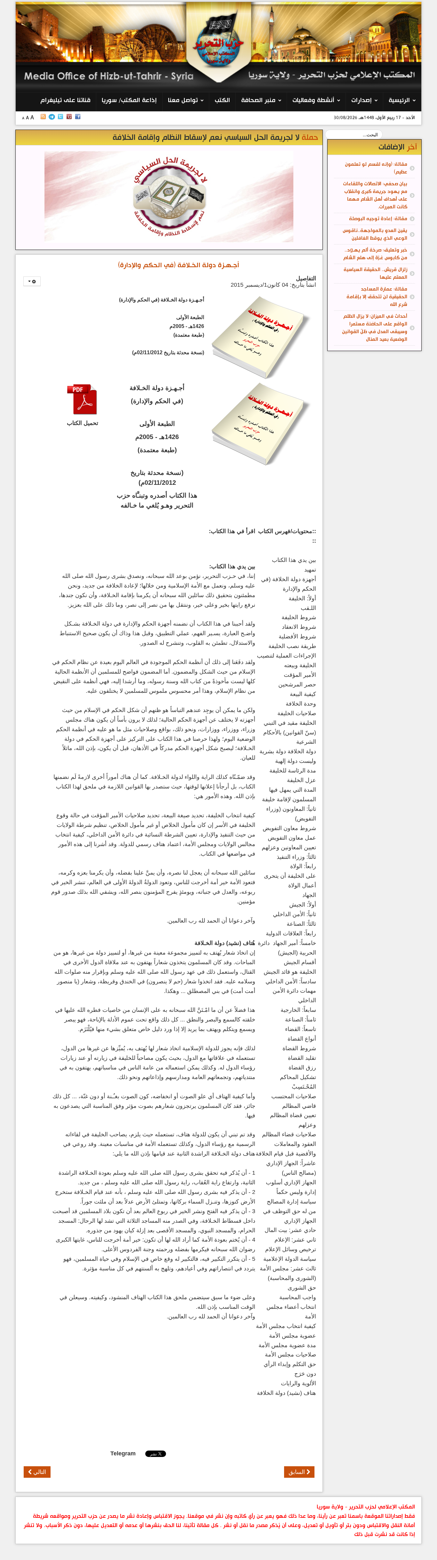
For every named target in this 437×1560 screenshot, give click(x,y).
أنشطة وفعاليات (313, 100)
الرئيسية (399, 100)
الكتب (222, 100)
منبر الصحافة (258, 100)
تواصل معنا (183, 100)
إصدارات (361, 100)
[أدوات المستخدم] (32, 281)
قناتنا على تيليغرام (65, 100)
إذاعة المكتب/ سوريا (129, 100)
